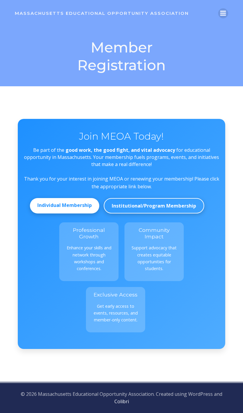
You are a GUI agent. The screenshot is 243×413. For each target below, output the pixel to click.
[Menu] (223, 13)
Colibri (121, 401)
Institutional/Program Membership (154, 205)
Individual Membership (64, 205)
